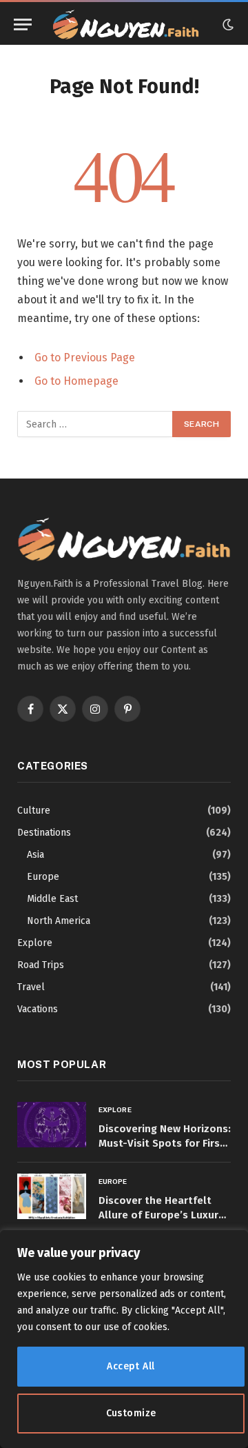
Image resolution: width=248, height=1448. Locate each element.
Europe (43, 877)
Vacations (37, 1009)
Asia (35, 855)
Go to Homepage (76, 381)
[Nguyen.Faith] (125, 24)
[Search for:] (95, 424)
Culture (33, 810)
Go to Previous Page (84, 357)
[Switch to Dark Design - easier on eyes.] (226, 25)
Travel (31, 987)
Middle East (52, 899)
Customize (131, 1413)
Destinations (44, 832)
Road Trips (40, 965)
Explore (34, 943)
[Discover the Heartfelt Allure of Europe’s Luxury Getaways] (51, 1197)
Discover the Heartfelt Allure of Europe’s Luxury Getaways (161, 1215)
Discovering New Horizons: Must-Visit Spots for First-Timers (165, 1144)
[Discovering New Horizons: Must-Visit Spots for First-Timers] (51, 1125)
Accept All (130, 1366)
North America (58, 921)
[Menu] (23, 24)
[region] (124, 1339)
